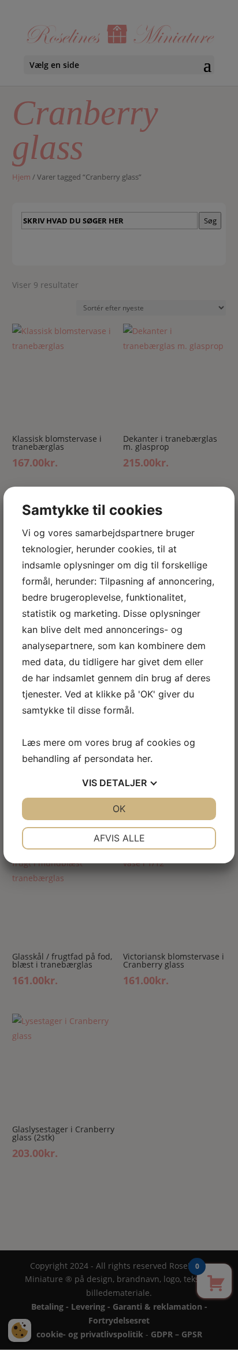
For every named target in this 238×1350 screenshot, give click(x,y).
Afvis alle (119, 838)
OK (119, 808)
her (143, 758)
